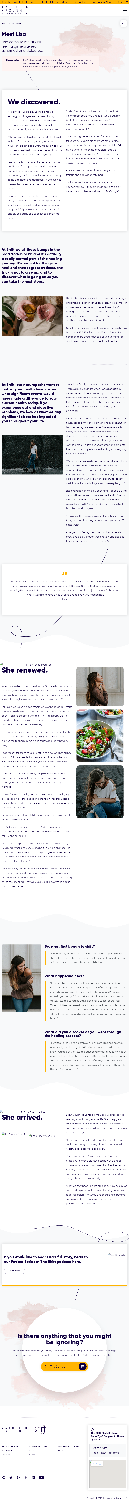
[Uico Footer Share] (3, 1477)
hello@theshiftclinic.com (106, 1452)
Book (60, 1450)
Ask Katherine (10, 1446)
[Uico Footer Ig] (18, 1477)
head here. (107, 1355)
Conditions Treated (69, 1446)
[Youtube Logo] (41, 1477)
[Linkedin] (33, 1477)
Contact (34, 1455)
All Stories (14, 23)
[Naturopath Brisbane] (16, 11)
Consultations (38, 1446)
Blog (32, 1450)
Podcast (7, 1450)
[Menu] (125, 9)
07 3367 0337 (100, 1448)
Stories (6, 1455)
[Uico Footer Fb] (26, 1477)
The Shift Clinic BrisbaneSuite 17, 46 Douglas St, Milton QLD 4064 (107, 1436)
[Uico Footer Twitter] (11, 1477)
